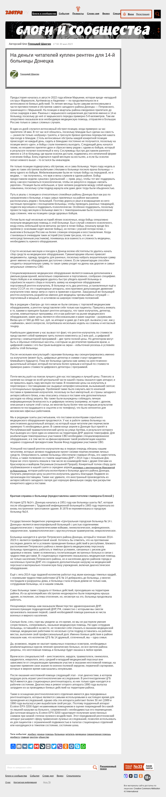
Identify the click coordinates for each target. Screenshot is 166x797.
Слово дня (93, 13)
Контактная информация (25, 782)
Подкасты (78, 13)
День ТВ (47, 782)
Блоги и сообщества (44, 13)
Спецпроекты (73, 775)
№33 (138, 766)
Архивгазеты (149, 767)
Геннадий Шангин (39, 44)
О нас (8, 782)
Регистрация (142, 14)
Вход (131, 14)
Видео (106, 13)
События (64, 13)
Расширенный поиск (108, 767)
